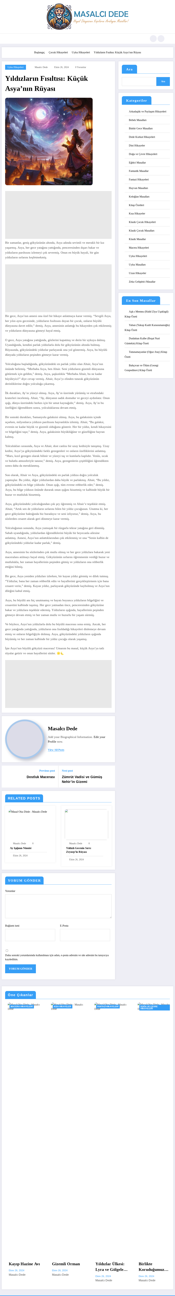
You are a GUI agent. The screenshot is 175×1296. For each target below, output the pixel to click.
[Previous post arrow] (6, 776)
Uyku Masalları (137, 264)
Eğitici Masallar (137, 162)
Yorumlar (10, 891)
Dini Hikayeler (137, 145)
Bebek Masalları (137, 120)
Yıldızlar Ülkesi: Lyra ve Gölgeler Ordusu (65, 1267)
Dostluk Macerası (41, 777)
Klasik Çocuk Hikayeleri (142, 222)
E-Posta (64, 925)
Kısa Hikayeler (137, 213)
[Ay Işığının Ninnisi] (28, 811)
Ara (129, 69)
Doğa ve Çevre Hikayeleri (143, 154)
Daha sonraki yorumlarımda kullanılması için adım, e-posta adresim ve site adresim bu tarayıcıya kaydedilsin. (57, 957)
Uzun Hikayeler (137, 273)
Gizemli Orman (20, 1264)
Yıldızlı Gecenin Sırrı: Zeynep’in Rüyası (78, 850)
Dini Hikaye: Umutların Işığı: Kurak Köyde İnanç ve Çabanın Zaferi (151, 1267)
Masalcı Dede (41, 67)
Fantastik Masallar (139, 170)
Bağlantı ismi (12, 925)
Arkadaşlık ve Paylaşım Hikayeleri (147, 111)
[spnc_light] (161, 38)
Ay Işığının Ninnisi (20, 848)
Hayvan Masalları (138, 188)
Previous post (47, 770)
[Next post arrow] (110, 776)
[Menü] (13, 38)
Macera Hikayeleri (139, 247)
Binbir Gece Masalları (141, 128)
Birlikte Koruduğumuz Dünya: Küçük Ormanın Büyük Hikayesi (107, 1267)
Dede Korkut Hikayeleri (142, 136)
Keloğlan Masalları (139, 196)
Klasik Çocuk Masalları (141, 230)
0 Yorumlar (80, 67)
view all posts (56, 749)
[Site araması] (153, 38)
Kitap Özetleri (136, 205)
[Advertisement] (58, 215)
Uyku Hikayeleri (16, 67)
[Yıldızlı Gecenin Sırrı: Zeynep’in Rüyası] (86, 824)
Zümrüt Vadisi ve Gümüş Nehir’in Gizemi (82, 779)
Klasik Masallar (137, 239)
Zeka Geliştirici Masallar (142, 281)
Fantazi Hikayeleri (139, 179)
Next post (67, 770)
